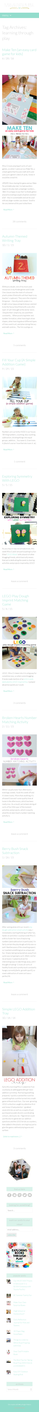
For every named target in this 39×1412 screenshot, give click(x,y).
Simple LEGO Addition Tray (18, 1011)
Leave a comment (19, 581)
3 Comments (19, 702)
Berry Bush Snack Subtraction (15, 851)
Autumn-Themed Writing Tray (14, 238)
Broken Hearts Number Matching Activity (19, 720)
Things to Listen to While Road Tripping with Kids (21, 1343)
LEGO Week (12, 554)
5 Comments (19, 345)
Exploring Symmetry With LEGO (17, 478)
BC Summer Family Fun (22, 1295)
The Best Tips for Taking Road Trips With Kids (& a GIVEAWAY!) (22, 1363)
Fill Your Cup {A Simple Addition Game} (18, 362)
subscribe (11, 1235)
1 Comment (19, 461)
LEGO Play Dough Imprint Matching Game (15, 600)
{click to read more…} (11, 1136)
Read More (7, 210)
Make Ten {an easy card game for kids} (19, 52)
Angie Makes (26, 1404)
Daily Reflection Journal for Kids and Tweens (21, 1322)
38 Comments (19, 221)
